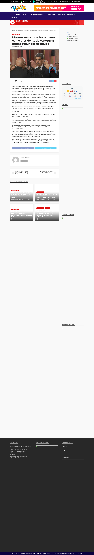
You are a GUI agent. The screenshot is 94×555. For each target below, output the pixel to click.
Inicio (12, 14)
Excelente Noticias (21, 14)
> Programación (65, 450)
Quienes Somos (71, 14)
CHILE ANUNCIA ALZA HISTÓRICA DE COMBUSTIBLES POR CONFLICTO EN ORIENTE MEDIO (46, 196)
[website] (29, 161)
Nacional (48, 208)
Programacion (52, 14)
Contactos (61, 14)
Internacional (16, 34)
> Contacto (64, 446)
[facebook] (31, 161)
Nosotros (14, 17)
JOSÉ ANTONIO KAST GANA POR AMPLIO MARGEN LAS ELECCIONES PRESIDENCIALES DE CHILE (21, 214)
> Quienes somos (65, 457)
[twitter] (33, 161)
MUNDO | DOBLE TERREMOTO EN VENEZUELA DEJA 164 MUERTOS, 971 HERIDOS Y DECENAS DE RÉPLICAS (21, 195)
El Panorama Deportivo (37, 14)
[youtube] (35, 161)
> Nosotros (64, 453)
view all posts (24, 160)
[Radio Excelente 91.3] (18, 8)
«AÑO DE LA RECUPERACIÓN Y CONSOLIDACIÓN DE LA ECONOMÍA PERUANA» (63, 1)
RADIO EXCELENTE (18, 46)
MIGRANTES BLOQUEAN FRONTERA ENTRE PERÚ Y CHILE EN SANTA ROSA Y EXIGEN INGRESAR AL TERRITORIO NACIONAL (46, 213)
